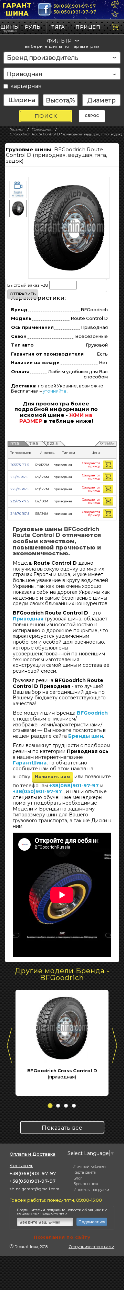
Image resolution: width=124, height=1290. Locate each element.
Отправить (23, 294)
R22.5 (52, 443)
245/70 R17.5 (19, 514)
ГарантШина (17, 9)
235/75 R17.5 (19, 501)
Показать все (62, 1127)
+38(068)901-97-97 (73, 6)
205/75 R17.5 (19, 465)
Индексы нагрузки (91, 1189)
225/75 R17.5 (19, 489)
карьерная (26, 86)
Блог (77, 1178)
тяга (58, 27)
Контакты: (21, 1165)
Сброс (92, 116)
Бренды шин (85, 736)
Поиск (45, 116)
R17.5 (14, 443)
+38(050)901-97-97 (73, 12)
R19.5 (33, 443)
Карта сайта (84, 1172)
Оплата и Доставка (32, 1154)
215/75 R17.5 (19, 477)
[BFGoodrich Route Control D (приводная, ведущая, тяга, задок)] (69, 228)
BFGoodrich (92, 713)
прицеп (87, 27)
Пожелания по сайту (62, 1237)
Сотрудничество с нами (91, 1246)
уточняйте (54, 391)
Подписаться (92, 1221)
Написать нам (52, 776)
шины (9, 27)
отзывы (107, 443)
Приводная (28, 619)
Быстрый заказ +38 (28, 285)
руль (33, 27)
